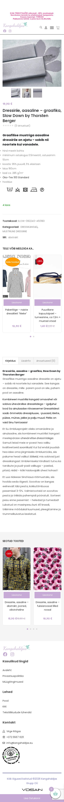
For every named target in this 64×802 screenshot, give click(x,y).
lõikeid (34, 456)
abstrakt (13, 237)
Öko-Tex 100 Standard (16, 177)
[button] (52, 28)
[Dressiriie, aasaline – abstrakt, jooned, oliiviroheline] (17, 568)
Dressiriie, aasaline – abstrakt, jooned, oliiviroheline (17, 606)
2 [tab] (33, 336)
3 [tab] (33, 629)
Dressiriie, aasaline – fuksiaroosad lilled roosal (47, 606)
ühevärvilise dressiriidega (36, 438)
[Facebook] (5, 31)
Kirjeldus (10, 360)
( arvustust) (22, 125)
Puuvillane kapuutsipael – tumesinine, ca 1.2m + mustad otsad (47, 315)
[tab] (11, 361)
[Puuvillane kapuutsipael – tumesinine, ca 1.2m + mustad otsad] (47, 276)
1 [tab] (30, 336)
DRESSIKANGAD (29, 227)
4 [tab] (36, 629)
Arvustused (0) (45, 360)
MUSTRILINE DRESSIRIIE (15, 231)
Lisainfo (26, 360)
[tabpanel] (16, 293)
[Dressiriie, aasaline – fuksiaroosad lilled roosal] (47, 568)
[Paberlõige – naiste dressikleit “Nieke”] (17, 276)
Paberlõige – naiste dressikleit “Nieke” (16, 311)
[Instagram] (10, 31)
